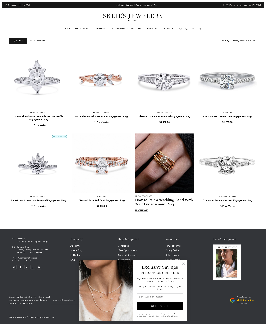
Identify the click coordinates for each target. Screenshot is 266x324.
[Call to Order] (63, 104)
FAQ (72, 260)
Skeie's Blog (76, 250)
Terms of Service (173, 246)
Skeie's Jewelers (17, 317)
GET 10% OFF (160, 306)
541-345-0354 (23, 5)
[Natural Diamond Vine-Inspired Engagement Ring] (101, 79)
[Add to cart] (189, 104)
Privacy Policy (172, 250)
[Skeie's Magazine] (227, 262)
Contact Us (123, 246)
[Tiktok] (32, 267)
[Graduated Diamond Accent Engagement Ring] (227, 163)
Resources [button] (172, 239)
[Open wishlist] (187, 29)
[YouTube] (39, 267)
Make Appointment (127, 250)
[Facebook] (20, 267)
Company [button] (76, 239)
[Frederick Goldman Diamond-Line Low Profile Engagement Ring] (38, 79)
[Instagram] (14, 267)
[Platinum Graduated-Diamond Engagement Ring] (164, 79)
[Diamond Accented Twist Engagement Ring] (101, 163)
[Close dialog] (183, 263)
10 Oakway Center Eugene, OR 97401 (243, 5)
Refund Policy (172, 255)
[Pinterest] (26, 267)
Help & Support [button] (128, 239)
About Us (75, 246)
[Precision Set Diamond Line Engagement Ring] (227, 79)
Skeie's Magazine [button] (224, 239)
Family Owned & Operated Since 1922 (135, 5)
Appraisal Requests (127, 255)
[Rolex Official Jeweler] (251, 17)
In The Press (76, 255)
